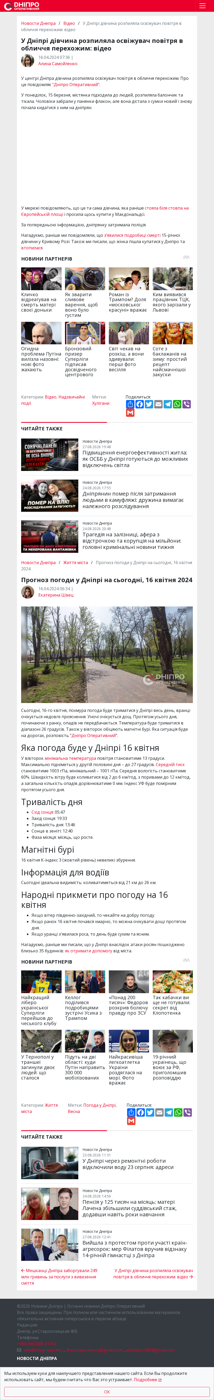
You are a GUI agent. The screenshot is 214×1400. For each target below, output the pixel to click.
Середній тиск (170, 764)
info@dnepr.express (43, 1350)
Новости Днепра (39, 23)
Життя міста (75, 562)
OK (107, 1392)
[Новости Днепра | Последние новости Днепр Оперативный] (21, 6)
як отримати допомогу (88, 951)
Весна (74, 1111)
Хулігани (100, 403)
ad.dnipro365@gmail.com (150, 1350)
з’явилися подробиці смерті (132, 235)
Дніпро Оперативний (94, 735)
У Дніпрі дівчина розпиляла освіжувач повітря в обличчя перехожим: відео (153, 1274)
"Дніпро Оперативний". (76, 84)
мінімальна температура (70, 758)
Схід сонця (42, 812)
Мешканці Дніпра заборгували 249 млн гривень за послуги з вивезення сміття (59, 1277)
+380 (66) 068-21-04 (36, 1344)
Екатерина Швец (56, 595)
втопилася (32, 248)
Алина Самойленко (58, 63)
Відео (69, 23)
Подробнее (145, 1379)
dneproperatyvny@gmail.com (94, 1350)
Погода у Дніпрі (99, 1105)
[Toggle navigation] (202, 6)
